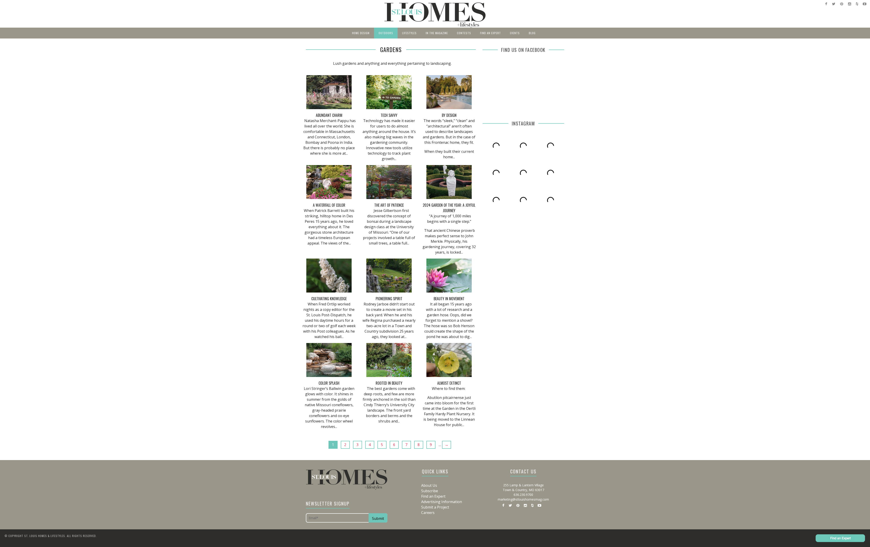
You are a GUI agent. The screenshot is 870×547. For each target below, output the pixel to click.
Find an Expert (490, 33)
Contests (464, 33)
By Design (449, 115)
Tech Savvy (389, 115)
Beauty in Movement (449, 298)
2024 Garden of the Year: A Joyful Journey (449, 207)
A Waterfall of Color (329, 205)
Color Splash (329, 383)
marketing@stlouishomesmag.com (523, 499)
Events (515, 33)
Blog (532, 33)
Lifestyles (409, 33)
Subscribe (429, 490)
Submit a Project (435, 507)
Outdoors (386, 33)
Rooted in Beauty (389, 383)
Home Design (361, 33)
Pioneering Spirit (389, 298)
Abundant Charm (329, 115)
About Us (429, 485)
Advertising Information (441, 501)
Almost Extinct (449, 383)
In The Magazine (437, 33)
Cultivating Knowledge (329, 298)
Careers (428, 512)
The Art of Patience (389, 205)
